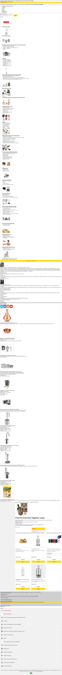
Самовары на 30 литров (7, 65)
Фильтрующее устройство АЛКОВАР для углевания (9, 409)
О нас (3, 8)
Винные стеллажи (6, 212)
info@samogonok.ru (3, 594)
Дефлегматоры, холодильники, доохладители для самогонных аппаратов (16, 78)
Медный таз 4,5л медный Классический (7, 338)
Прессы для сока (6, 140)
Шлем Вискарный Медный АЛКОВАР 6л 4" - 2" (8, 322)
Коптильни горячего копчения (8, 45)
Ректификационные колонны (8, 76)
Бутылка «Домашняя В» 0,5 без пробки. (37, 579)
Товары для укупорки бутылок (8, 211)
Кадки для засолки (6, 170)
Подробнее (23, 559)
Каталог (1, 607)
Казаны (4, 49)
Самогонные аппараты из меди (8, 108)
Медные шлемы (5, 110)
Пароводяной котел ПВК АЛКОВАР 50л (7, 390)
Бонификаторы (5, 155)
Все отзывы (2, 303)
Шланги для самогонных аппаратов (9, 138)
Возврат (3, 10)
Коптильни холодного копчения (8, 46)
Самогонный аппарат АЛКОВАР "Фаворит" (7, 425)
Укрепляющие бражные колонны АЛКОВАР (10, 75)
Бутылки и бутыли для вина (8, 196)
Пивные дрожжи (6, 126)
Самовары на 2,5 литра (7, 62)
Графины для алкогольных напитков (9, 209)
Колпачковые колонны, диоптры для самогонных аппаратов (13, 77)
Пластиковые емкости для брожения (9, 207)
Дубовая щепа (5, 154)
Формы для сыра (6, 235)
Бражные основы (6, 159)
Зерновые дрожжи (6, 125)
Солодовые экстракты (7, 180)
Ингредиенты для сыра (7, 236)
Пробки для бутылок (6, 210)
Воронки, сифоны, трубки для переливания (10, 213)
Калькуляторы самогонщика (31, 260)
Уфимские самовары (6, 59)
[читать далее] (51, 268)
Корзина (1, 606)
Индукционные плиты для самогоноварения (11, 142)
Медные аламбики (6, 107)
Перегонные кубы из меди (7, 109)
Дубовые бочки (5, 169)
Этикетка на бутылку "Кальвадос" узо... (23, 532)
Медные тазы (5, 111)
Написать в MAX (9, 1)
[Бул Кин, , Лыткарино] (2, 283)
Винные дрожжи (6, 124)
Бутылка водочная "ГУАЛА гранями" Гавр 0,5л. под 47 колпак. (22, 579)
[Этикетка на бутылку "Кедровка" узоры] (22, 515)
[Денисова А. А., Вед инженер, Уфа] (2, 266)
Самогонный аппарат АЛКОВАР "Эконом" (7, 480)
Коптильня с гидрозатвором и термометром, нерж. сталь (10, 371)
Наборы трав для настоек (7, 156)
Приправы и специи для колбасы (9, 248)
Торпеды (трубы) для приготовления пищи (10, 47)
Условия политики (39, 671)
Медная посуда (5, 112)
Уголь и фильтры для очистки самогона (10, 152)
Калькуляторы (4, 11)
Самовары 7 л (5, 64)
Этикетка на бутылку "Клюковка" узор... (53, 532)
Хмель (4, 181)
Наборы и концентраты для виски (9, 139)
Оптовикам (4, 12)
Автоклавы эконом (6, 224)
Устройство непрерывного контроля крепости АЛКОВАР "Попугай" (12, 465)
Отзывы (3, 7)
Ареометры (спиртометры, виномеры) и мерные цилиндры (13, 137)
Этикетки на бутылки (7, 214)
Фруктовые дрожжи (6, 123)
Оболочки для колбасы (7, 249)
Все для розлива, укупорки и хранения (22, 502)
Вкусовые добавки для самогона (9, 153)
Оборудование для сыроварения (9, 237)
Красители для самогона (7, 157)
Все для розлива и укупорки (8, 184)
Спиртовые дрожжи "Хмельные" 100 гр (7, 499)
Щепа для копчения (6, 48)
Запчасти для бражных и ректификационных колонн (12, 79)
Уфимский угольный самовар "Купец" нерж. (8, 355)
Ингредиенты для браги (7, 136)
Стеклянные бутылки (6, 208)
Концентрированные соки (7, 158)
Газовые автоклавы (6, 225)
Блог (3, 9)
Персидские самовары (7, 60)
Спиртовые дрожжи (6, 122)
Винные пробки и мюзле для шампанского (10, 197)
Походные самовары (6, 61)
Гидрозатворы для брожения (8, 141)
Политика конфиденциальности (6, 599)
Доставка (4, 6)
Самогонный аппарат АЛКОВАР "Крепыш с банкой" (9, 445)
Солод (4, 182)
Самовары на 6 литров (7, 63)
